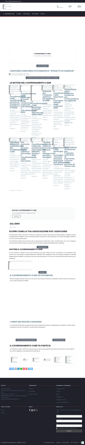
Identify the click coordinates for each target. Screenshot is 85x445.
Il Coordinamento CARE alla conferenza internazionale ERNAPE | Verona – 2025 (39, 149)
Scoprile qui (16, 216)
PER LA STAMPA (35, 13)
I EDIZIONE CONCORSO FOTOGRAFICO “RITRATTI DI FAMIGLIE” (42, 70)
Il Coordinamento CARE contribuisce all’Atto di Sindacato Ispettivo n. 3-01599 (17, 101)
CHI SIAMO (19, 13)
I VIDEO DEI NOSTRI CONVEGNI (26, 321)
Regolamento (59, 397)
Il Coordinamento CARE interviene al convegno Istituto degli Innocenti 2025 (61, 99)
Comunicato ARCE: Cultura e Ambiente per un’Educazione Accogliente (71, 95)
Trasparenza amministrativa (62, 402)
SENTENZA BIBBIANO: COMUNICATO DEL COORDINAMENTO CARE (18, 147)
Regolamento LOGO (60, 399)
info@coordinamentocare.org (14, 1)
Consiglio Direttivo (60, 388)
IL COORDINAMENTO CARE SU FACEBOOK (31, 275)
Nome (57, 414)
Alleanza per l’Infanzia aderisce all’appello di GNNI (47, 96)
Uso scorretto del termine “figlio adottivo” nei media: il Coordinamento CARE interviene (28, 151)
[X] (37, 410)
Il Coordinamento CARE (9, 13)
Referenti (58, 391)
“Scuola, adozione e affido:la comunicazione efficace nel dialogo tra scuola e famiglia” (50, 150)
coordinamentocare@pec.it (21, 395)
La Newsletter (32, 391)
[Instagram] (34, 410)
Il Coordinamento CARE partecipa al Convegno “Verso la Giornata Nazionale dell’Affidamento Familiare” (61, 155)
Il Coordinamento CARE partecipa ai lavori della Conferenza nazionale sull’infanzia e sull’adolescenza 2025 (29, 102)
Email (57, 423)
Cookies (3, 412)
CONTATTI (43, 13)
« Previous (12, 190)
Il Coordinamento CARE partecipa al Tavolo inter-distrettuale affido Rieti (39, 108)
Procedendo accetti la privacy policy (67, 428)
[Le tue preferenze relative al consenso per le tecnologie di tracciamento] (82, 442)
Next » (20, 190)
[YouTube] (32, 410)
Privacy (2, 410)
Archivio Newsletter (33, 394)
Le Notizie (31, 388)
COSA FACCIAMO (26, 13)
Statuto (58, 394)
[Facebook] (30, 410)
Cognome (58, 419)
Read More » (13, 128)
